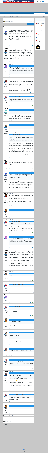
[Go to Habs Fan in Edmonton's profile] (6, 111)
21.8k (6, 54)
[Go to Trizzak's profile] (6, 273)
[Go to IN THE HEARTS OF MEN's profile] (4, 21)
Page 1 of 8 (13, 415)
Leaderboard (10, 13)
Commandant (6, 78)
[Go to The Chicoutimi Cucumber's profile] (6, 51)
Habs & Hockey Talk (10, 21)
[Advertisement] (24, 7)
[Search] (44, 13)
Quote (11, 45)
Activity (6, 13)
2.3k (6, 336)
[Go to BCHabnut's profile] (6, 360)
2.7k (6, 300)
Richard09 (5, 235)
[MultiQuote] (9, 45)
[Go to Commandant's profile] (6, 81)
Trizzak (6, 271)
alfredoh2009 (6, 193)
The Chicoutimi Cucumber (6, 48)
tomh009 (6, 219)
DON (6, 208)
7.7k (6, 114)
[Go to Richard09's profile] (6, 237)
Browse (4, 13)
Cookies (24, 450)
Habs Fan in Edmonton (6, 108)
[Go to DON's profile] (6, 210)
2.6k (6, 35)
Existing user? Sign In (39, 1)
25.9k (6, 84)
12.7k (6, 277)
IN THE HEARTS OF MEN (6, 29)
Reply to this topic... (9, 421)
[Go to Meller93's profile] (6, 333)
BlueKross (5, 64)
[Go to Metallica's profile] (41, 25)
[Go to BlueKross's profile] (6, 66)
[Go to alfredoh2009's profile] (6, 195)
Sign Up (44, 1)
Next (9, 415)
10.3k (6, 100)
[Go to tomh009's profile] (6, 97)
